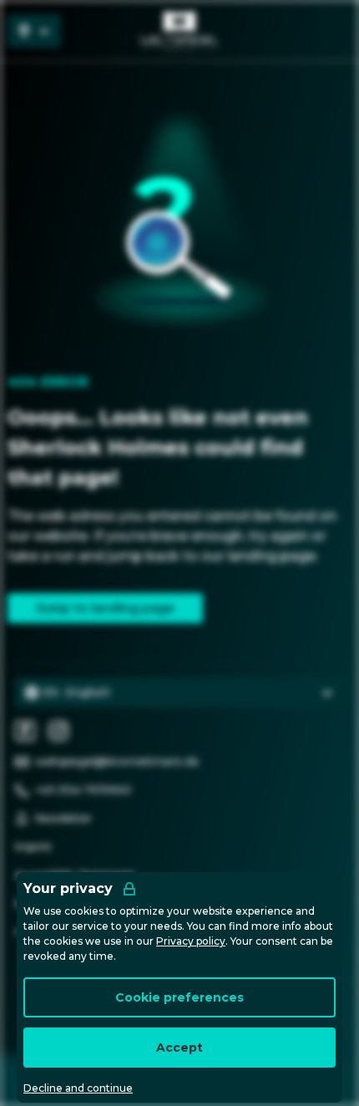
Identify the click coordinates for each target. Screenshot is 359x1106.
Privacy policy (190, 941)
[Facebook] (25, 731)
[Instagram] (58, 731)
